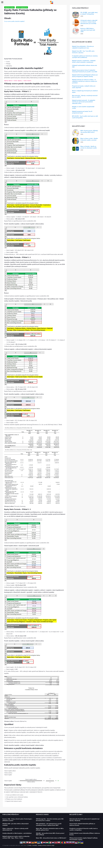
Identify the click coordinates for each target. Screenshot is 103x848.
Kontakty (35, 845)
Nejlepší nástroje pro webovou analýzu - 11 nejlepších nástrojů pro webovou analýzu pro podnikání (84, 81)
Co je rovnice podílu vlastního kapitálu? (14, 21)
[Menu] (2, 2)
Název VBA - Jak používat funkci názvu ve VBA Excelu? (51, 838)
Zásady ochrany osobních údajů (46, 845)
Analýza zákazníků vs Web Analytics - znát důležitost (17, 833)
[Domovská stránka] (51, 2)
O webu (30, 845)
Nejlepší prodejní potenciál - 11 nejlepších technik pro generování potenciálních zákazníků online (83, 102)
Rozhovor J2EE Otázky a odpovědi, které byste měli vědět (87, 30)
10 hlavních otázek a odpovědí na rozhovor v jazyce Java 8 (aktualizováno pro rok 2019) (88, 22)
